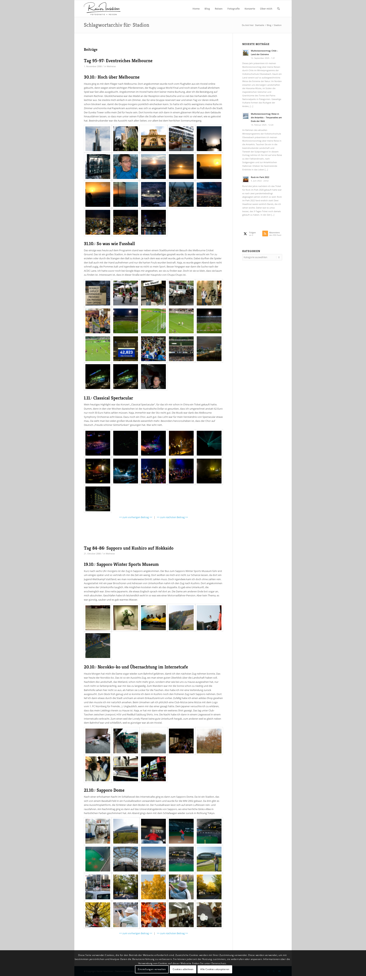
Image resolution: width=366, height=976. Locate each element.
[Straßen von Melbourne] (126, 139)
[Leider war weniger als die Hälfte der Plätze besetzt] (126, 349)
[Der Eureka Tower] (98, 139)
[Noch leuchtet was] (181, 166)
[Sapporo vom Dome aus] (153, 859)
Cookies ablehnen (183, 969)
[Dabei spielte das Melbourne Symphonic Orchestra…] (153, 443)
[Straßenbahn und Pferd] (181, 293)
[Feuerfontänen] (98, 471)
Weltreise (111, 66)
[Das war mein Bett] (209, 915)
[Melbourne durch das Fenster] (209, 194)
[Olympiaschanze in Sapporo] (181, 618)
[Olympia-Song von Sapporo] (98, 618)
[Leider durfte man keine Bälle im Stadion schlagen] (181, 831)
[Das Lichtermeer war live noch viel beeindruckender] (98, 222)
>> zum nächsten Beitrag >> (172, 517)
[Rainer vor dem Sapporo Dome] (209, 859)
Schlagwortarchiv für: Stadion (116, 25)
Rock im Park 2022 (260, 177)
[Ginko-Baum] (153, 887)
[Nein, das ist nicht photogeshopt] (126, 194)
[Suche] (278, 8)
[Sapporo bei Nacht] (153, 769)
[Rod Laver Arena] (98, 377)
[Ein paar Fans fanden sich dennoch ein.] (153, 349)
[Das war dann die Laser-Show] (126, 443)
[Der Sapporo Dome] (126, 831)
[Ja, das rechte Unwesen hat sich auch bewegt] (209, 293)
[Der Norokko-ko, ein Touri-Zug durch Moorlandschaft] (126, 741)
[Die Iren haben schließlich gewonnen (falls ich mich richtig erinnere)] (181, 349)
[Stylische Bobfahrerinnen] (153, 618)
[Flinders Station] (153, 139)
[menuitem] (196, 8)
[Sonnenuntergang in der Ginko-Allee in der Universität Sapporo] (126, 887)
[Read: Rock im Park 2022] (245, 179)
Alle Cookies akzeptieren (214, 969)
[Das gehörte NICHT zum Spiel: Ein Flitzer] (181, 321)
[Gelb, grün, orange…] (209, 887)
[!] (153, 293)
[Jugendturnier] (209, 618)
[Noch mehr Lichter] (126, 222)
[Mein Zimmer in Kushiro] (98, 741)
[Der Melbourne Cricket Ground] (153, 194)
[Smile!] (98, 769)
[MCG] (209, 321)
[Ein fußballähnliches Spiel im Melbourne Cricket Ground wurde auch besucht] (126, 321)
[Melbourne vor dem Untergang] (153, 166)
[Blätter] (153, 915)
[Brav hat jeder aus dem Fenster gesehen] (181, 741)
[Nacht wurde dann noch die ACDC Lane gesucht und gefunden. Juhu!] (153, 377)
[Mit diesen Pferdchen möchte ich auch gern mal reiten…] (126, 293)
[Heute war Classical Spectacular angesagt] (98, 443)
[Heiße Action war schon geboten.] (98, 349)
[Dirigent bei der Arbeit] (153, 471)
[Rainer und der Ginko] (98, 915)
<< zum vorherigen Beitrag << (135, 517)
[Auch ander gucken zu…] (209, 166)
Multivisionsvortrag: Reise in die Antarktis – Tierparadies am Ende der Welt (266, 117)
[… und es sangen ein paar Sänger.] (181, 443)
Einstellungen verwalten (152, 969)
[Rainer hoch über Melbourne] (126, 166)
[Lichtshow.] (209, 443)
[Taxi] (98, 887)
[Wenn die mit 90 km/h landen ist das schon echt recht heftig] (98, 646)
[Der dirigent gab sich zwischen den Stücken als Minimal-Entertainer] (181, 471)
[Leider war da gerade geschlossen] (98, 293)
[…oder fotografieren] (98, 194)
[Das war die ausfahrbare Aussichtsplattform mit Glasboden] (98, 166)
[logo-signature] (102, 8)
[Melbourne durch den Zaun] (181, 194)
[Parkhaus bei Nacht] (98, 499)
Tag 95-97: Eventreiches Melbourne (118, 61)
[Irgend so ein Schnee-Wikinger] (126, 618)
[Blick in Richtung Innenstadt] (209, 349)
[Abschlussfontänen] (209, 471)
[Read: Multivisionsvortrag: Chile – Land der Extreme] (245, 52)
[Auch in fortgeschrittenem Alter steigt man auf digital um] (181, 887)
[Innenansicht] (181, 859)
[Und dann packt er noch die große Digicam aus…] (126, 915)
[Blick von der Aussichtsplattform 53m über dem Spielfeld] (98, 859)
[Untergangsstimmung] (209, 139)
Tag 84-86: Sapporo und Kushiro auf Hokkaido (128, 548)
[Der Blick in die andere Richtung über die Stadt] (126, 859)
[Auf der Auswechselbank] (153, 831)
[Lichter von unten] (153, 222)
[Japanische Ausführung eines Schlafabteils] (181, 915)
